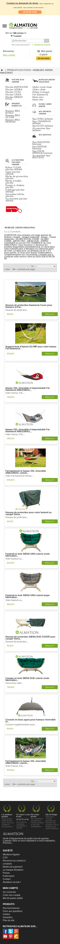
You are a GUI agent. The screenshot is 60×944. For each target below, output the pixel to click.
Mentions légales (11, 854)
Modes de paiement (12, 867)
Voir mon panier (43, 58)
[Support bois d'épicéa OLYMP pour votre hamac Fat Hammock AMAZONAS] (30, 333)
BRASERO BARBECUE (17, 104)
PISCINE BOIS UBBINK (18, 81)
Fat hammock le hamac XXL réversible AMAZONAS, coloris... (25, 472)
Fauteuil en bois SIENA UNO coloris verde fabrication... (27, 555)
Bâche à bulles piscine (13, 181)
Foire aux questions (12, 911)
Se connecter (9, 892)
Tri (32, 266)
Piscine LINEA (13, 94)
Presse (6, 873)
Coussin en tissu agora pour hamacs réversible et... (30, 721)
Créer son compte (11, 895)
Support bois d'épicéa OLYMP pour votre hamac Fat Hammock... (30, 348)
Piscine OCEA (13, 92)
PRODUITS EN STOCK (19, 70)
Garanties (7, 917)
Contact (6, 879)
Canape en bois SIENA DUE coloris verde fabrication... (27, 679)
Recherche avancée (42, 45)
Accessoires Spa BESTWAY (41, 156)
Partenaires (8, 876)
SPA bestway (45, 135)
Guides (6, 914)
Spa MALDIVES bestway (41, 143)
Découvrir (49, 314)
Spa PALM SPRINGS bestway (42, 152)
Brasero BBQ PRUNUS (12, 120)
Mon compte (9, 55)
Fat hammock (40, 94)
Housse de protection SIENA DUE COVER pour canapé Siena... (30, 638)
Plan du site (9, 920)
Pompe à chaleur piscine (14, 186)
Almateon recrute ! (12, 882)
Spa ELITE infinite (42, 125)
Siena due (37, 99)
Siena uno (38, 97)
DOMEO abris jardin (45, 105)
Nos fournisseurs (11, 908)
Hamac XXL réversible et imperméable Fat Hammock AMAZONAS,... (27, 389)
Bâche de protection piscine (16, 177)
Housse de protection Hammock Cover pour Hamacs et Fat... (28, 306)
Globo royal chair (42, 87)
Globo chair (38, 89)
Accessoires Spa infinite (41, 129)
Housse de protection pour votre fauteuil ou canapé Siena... (28, 513)
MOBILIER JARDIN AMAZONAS (47, 81)
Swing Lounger (41, 92)
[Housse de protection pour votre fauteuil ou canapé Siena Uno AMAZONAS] (30, 499)
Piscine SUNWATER (16, 87)
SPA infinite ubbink (45, 112)
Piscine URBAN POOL (14, 98)
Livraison (7, 863)
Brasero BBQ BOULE (12, 112)
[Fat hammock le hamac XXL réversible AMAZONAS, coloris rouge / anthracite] (30, 457)
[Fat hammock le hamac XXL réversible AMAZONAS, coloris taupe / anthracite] (30, 747)
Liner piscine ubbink (12, 173)
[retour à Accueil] (2, 70)
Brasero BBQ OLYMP (12, 116)
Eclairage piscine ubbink (14, 190)
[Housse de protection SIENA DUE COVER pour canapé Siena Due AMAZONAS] (30, 623)
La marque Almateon (13, 870)
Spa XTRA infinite (42, 119)
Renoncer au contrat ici (14, 860)
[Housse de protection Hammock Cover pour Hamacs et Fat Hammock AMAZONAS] (30, 292)
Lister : (8, 269)
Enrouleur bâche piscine (14, 195)
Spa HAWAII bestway (39, 147)
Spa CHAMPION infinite (41, 122)
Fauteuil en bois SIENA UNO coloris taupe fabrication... (27, 596)
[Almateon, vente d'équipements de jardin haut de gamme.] (16, 29)
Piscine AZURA (13, 89)
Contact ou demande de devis (22, 3)
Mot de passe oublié (13, 898)
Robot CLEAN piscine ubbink (13, 168)
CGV (5, 857)
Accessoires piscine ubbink (16, 199)
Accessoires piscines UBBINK (18, 162)
